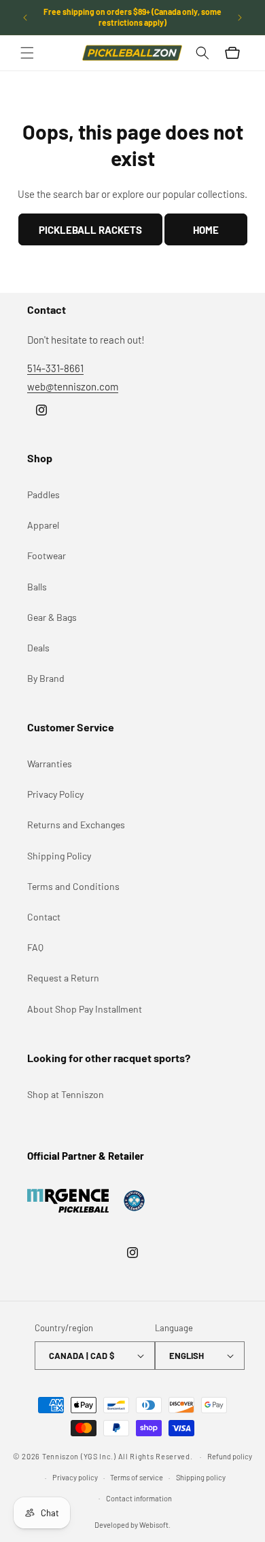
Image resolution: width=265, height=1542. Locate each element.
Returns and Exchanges (76, 824)
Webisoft (154, 1524)
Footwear (46, 555)
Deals (38, 647)
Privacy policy (75, 1477)
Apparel (43, 525)
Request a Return (63, 977)
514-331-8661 (55, 368)
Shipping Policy (59, 855)
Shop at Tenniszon (65, 1094)
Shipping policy (201, 1477)
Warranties (49, 763)
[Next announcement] (240, 18)
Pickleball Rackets (90, 230)
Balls (37, 586)
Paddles (43, 494)
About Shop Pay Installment (84, 1009)
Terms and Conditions (73, 886)
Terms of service (136, 1477)
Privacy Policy (55, 794)
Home (206, 230)
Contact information (139, 1498)
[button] (27, 53)
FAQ (35, 947)
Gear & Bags (52, 617)
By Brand (46, 678)
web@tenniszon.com (72, 386)
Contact (43, 916)
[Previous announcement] (25, 18)
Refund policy (229, 1456)
